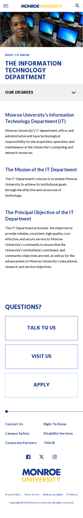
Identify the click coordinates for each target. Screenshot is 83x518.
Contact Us (14, 424)
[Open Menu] (6, 6)
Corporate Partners (21, 443)
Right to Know (17, 55)
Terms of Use (31, 494)
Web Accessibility (53, 494)
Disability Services (58, 433)
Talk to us (41, 328)
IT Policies (72, 494)
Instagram (55, 457)
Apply (41, 385)
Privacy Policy (13, 494)
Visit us (41, 356)
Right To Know (55, 424)
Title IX (49, 443)
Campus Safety (17, 433)
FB (28, 457)
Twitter (41, 457)
